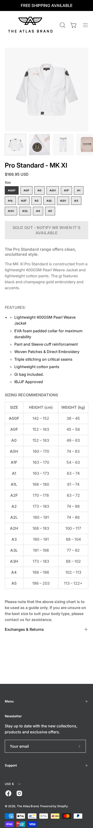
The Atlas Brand (28, 806)
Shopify (62, 806)
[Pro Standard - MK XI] (15, 144)
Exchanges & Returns (24, 629)
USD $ (9, 784)
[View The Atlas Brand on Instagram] (19, 793)
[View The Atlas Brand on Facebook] (8, 793)
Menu (9, 701)
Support (11, 765)
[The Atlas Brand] (31, 25)
